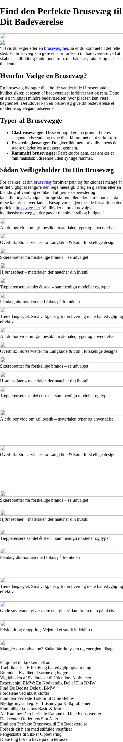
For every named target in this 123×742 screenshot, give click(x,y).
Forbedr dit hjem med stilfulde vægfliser (36, 729)
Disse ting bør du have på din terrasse (34, 739)
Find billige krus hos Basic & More (32, 708)
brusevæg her (56, 48)
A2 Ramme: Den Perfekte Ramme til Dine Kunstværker (50, 713)
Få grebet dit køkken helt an (25, 662)
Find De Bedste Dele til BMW (27, 688)
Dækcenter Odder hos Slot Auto (29, 718)
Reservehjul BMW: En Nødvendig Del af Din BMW (48, 682)
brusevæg (42, 182)
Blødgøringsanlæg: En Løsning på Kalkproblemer (45, 703)
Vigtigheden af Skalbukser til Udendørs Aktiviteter (45, 677)
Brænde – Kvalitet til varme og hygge (34, 672)
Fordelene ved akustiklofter (24, 693)
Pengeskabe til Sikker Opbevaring (30, 734)
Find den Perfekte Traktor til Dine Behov (37, 698)
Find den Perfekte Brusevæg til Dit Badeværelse (43, 723)
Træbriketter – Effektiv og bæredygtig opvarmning (45, 667)
